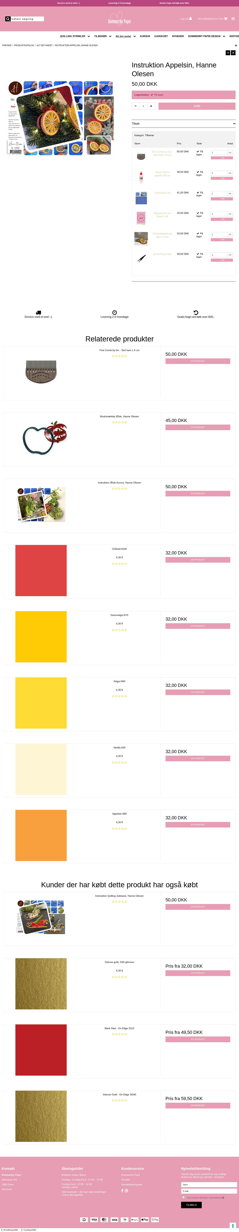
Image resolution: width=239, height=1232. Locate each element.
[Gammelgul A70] (41, 636)
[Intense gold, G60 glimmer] (41, 983)
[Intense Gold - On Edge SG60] (41, 1116)
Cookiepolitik (29, 1230)
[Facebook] (122, 1191)
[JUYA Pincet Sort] (141, 259)
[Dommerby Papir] (119, 19)
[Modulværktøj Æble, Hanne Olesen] (41, 438)
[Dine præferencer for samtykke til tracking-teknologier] (233, 1226)
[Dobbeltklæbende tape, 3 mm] (141, 238)
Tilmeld (191, 1205)
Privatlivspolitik (10, 1230)
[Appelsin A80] (41, 835)
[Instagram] (126, 1191)
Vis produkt (198, 361)
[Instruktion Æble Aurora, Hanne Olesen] (41, 504)
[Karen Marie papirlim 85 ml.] (141, 177)
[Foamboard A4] (141, 198)
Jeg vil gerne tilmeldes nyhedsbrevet (212, 1197)
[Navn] (209, 1184)
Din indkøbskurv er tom (211, 18)
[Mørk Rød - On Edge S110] (41, 1050)
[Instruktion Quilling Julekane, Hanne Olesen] (41, 917)
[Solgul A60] (41, 703)
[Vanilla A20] (41, 769)
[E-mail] (209, 1191)
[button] (228, 52)
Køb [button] (197, 106)
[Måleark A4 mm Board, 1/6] (141, 218)
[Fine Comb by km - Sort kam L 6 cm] (141, 157)
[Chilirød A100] (41, 570)
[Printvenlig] (236, 45)
